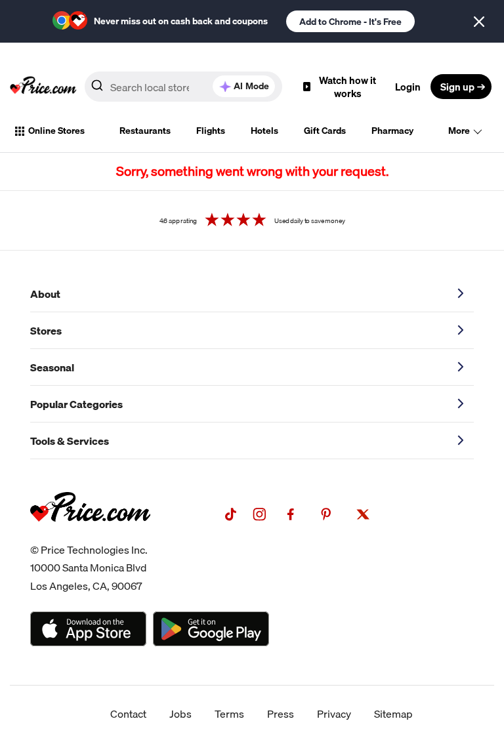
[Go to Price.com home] (43, 86)
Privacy (334, 714)
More (459, 130)
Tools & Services (69, 440)
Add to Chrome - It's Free (350, 21)
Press (280, 714)
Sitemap (393, 714)
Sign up (457, 86)
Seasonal (52, 367)
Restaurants (145, 130)
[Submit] (97, 89)
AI (251, 86)
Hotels (264, 130)
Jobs (180, 714)
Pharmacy (392, 130)
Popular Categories (76, 404)
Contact (128, 714)
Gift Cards (325, 130)
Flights (210, 130)
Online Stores (56, 130)
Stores (46, 330)
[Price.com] (90, 536)
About (45, 293)
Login (408, 86)
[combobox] (183, 87)
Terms (229, 714)
